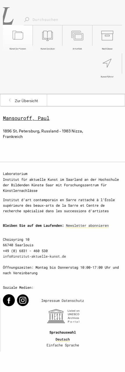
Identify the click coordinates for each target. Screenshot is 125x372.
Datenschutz (73, 300)
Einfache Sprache (63, 345)
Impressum (50, 300)
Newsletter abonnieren (87, 225)
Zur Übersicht (26, 100)
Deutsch (63, 339)
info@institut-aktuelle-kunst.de (34, 256)
